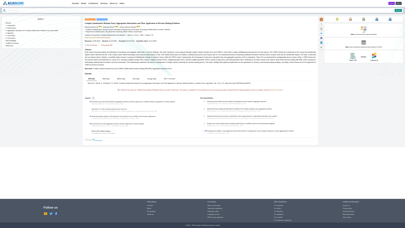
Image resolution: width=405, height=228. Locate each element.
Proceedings (151, 211)
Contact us (346, 205)
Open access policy (213, 205)
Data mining (347, 217)
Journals (150, 205)
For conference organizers (283, 220)
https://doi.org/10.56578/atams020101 (97, 37)
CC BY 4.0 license (277, 90)
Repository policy (348, 214)
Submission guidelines (214, 208)
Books (149, 208)
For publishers (279, 214)
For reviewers (278, 205)
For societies (278, 217)
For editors (277, 208)
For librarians (278, 211)
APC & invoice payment (215, 217)
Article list (150, 214)
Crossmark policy (348, 211)
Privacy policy (347, 208)
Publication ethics (213, 211)
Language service (213, 214)
